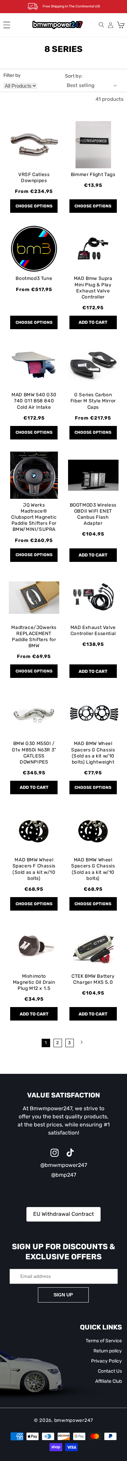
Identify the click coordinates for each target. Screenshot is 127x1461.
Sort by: (74, 76)
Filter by (12, 75)
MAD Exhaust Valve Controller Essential (93, 630)
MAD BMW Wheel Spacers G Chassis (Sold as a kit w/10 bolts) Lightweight (93, 753)
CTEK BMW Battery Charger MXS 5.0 (93, 979)
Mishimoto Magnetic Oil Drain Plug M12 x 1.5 (34, 982)
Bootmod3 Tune (34, 278)
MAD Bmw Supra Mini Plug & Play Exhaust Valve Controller (93, 288)
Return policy (107, 1351)
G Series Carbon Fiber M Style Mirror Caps (93, 401)
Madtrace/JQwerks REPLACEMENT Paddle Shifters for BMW (34, 637)
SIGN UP (63, 1294)
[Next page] (81, 1042)
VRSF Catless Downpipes (33, 177)
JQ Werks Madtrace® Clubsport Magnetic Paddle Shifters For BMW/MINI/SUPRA (34, 517)
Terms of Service (104, 1341)
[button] (7, 25)
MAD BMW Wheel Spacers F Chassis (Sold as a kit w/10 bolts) (34, 869)
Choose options (34, 206)
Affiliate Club (108, 1381)
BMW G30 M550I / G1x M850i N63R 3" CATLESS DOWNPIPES (34, 753)
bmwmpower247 (73, 1420)
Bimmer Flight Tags (93, 174)
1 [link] (46, 1042)
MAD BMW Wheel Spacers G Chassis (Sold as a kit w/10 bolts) (93, 869)
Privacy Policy (106, 1361)
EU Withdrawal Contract (63, 1214)
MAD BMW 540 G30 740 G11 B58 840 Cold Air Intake (34, 401)
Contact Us (110, 1371)
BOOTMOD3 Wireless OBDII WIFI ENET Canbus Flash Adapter (93, 514)
